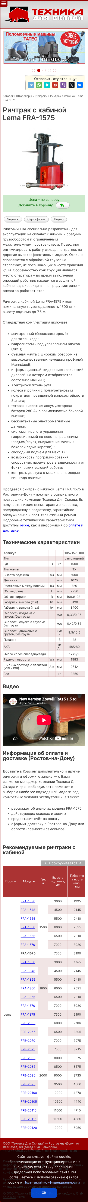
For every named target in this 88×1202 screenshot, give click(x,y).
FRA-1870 (28, 1005)
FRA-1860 (28, 988)
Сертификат (36, 219)
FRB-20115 (29, 1119)
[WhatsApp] (39, 85)
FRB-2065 (28, 1032)
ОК (44, 1193)
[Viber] (63, 85)
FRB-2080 (28, 1058)
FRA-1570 (28, 944)
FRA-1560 (28, 927)
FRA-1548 (28, 910)
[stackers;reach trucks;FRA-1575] (63, 205)
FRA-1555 (28, 918)
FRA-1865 (28, 997)
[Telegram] (31, 85)
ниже (24, 525)
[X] (71, 85)
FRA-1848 (28, 971)
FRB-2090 (28, 1075)
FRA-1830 (28, 962)
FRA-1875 (28, 1014)
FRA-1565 (28, 936)
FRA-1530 (28, 901)
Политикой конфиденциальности (51, 1182)
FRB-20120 (29, 1127)
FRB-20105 (29, 1101)
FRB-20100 (29, 1093)
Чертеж (13, 219)
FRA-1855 (28, 979)
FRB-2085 (28, 1066)
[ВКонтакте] (79, 85)
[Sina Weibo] (55, 85)
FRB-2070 (28, 1040)
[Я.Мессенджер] (47, 85)
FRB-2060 (28, 1023)
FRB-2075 (28, 1049)
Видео (59, 219)
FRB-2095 (28, 1084)
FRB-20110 (29, 1110)
